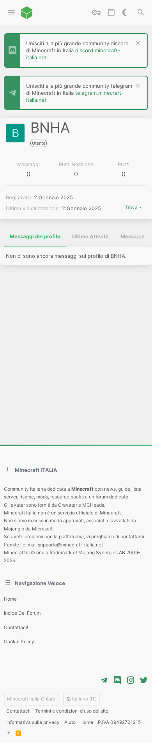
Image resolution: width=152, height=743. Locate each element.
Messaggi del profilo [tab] (35, 236)
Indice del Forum (22, 613)
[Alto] (8, 733)
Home (10, 599)
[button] (11, 13)
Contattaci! (16, 627)
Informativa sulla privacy (33, 722)
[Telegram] (104, 680)
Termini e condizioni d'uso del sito (71, 711)
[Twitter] (144, 680)
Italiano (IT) (84, 699)
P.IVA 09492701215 (119, 722)
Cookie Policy (19, 641)
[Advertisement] (76, 355)
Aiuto (70, 722)
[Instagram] (130, 680)
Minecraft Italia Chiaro (31, 699)
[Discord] (117, 680)
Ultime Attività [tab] (90, 236)
